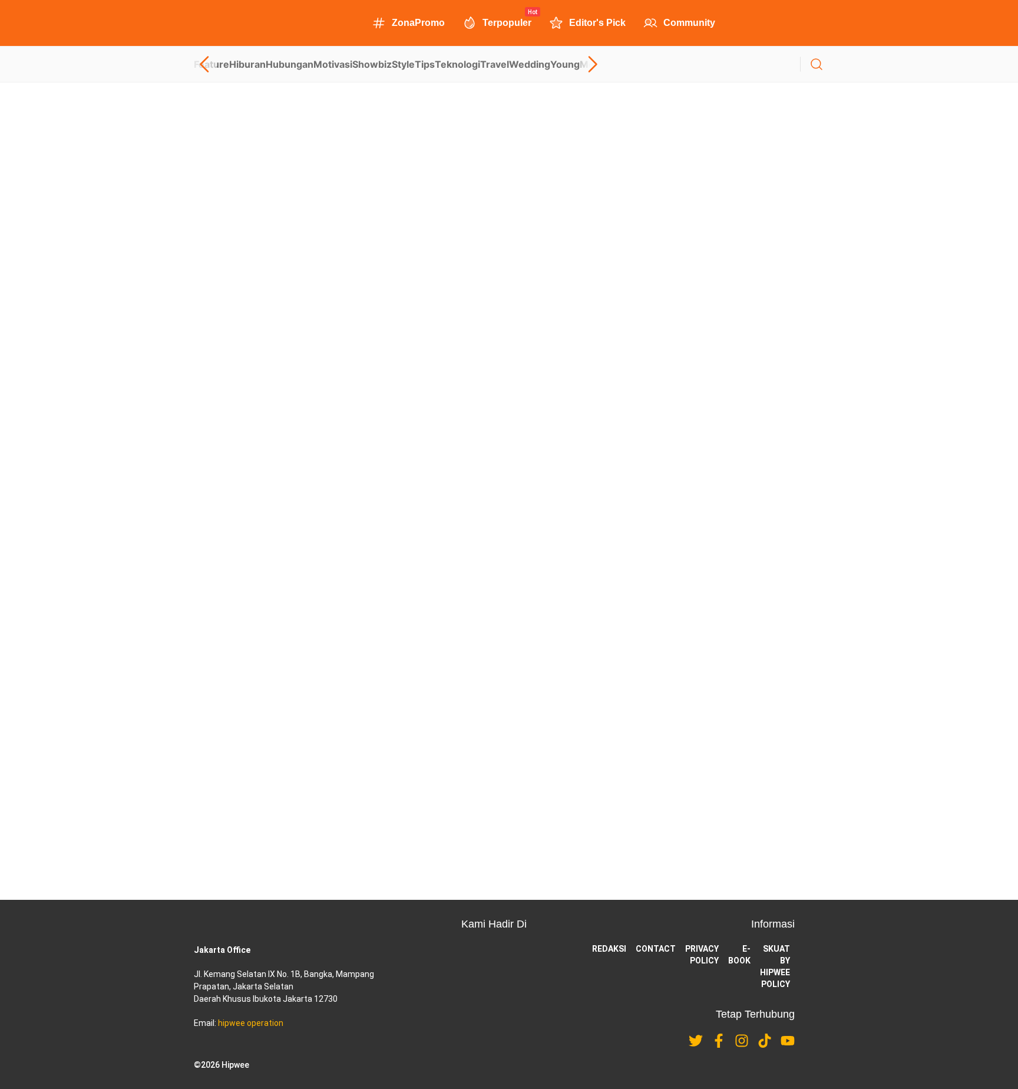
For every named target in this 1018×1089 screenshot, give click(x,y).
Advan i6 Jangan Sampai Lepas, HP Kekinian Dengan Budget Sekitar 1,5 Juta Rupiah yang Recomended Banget (477, 577)
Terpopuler (506, 22)
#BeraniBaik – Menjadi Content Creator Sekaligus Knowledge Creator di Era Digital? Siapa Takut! (395, 350)
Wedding (529, 64)
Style (403, 64)
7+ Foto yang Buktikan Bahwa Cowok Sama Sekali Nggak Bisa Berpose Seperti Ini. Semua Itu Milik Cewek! (464, 765)
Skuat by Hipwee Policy (775, 966)
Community (689, 23)
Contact (656, 948)
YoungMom (576, 64)
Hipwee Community (225, 539)
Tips (425, 64)
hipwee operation (250, 1023)
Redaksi (609, 948)
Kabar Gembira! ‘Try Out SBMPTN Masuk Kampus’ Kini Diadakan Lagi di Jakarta (359, 497)
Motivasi (332, 64)
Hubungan (289, 64)
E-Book (739, 954)
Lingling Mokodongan (230, 392)
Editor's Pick (597, 23)
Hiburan (247, 64)
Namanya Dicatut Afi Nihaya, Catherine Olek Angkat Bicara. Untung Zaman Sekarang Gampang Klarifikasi (474, 671)
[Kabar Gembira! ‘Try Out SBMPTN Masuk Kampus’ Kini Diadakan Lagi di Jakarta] (509, 449)
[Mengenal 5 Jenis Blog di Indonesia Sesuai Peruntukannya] (509, 155)
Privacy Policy (702, 954)
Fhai (353, 693)
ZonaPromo (418, 23)
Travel (494, 64)
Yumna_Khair (367, 600)
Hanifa (205, 246)
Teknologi (457, 64)
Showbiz (372, 64)
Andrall (357, 787)
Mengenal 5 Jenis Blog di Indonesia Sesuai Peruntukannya (316, 204)
